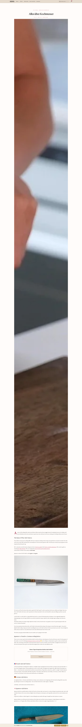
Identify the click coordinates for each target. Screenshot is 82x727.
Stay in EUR (63, 725)
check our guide (38, 547)
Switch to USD (57, 725)
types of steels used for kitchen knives (42, 548)
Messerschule (26, 1)
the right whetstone (22, 548)
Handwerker (38, 1)
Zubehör (21, 1)
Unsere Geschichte (32, 1)
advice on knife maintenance (50, 547)
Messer (17, 1)
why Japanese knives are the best (33, 640)
